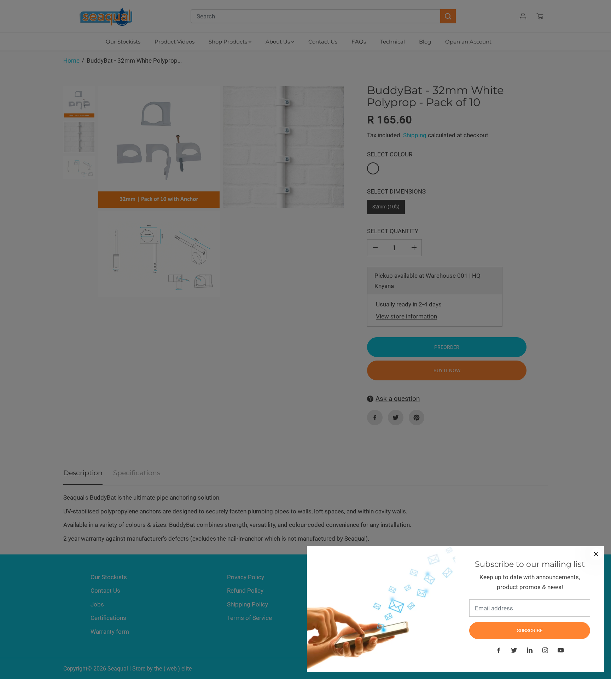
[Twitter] (514, 650)
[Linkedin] (529, 650)
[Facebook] (498, 650)
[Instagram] (545, 650)
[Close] (596, 554)
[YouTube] (561, 650)
